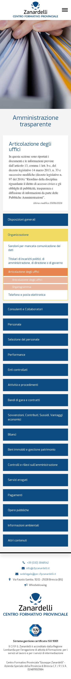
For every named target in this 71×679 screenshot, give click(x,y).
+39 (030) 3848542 (38, 562)
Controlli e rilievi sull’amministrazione (33, 465)
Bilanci (12, 434)
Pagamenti (15, 495)
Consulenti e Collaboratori (25, 309)
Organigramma (21, 287)
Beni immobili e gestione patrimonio (31, 450)
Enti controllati (17, 370)
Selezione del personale (23, 339)
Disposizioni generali (21, 220)
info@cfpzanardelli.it (38, 568)
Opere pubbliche (18, 510)
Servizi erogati (17, 480)
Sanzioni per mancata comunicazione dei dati (34, 248)
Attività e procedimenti (23, 385)
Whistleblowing (38, 585)
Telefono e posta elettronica (26, 295)
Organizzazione (18, 235)
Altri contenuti (17, 540)
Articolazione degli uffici (23, 272)
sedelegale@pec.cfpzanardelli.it (38, 574)
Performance (16, 355)
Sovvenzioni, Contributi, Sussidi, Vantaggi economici (35, 417)
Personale (14, 324)
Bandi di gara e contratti (24, 400)
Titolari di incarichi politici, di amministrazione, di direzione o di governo (35, 261)
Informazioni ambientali (23, 525)
